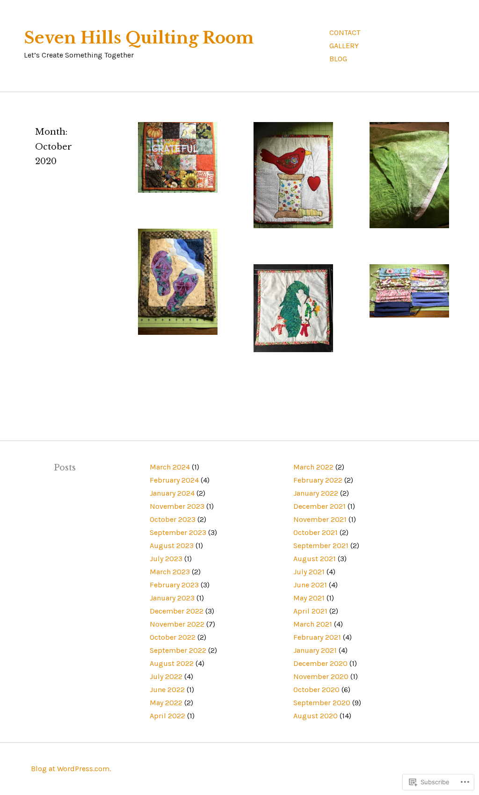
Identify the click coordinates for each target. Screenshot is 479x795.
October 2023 (173, 519)
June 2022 (167, 689)
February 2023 (174, 584)
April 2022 (167, 715)
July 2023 (166, 558)
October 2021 (315, 532)
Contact (344, 32)
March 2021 (312, 624)
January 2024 (172, 493)
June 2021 (310, 584)
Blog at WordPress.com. (71, 768)
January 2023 (172, 597)
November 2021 (320, 519)
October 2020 (316, 689)
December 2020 (320, 663)
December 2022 (176, 611)
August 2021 (314, 558)
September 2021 (320, 545)
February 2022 (317, 480)
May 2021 (309, 597)
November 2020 (320, 676)
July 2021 (309, 571)
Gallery (344, 45)
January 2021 (315, 650)
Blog (338, 58)
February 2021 (317, 637)
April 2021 (310, 611)
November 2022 (177, 624)
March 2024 (170, 467)
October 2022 (173, 637)
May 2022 (166, 702)
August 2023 (172, 545)
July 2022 (166, 676)
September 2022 (178, 650)
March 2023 (170, 571)
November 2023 (177, 506)
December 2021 (319, 506)
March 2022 (313, 467)
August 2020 (315, 715)
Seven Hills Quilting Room (139, 38)
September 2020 (321, 702)
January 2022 (315, 493)
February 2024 (174, 480)
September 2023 (178, 532)
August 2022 (172, 663)
